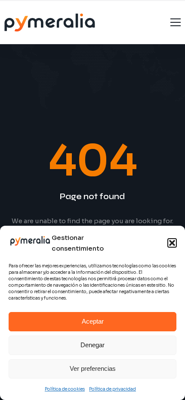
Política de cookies (65, 389)
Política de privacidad (112, 389)
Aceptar (93, 321)
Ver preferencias (93, 368)
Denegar (92, 344)
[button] (172, 243)
